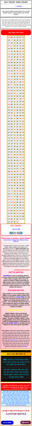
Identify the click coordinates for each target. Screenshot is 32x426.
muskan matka (11, 402)
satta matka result (19, 403)
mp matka (4, 402)
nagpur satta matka (17, 392)
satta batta (11, 403)
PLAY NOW (7, 423)
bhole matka (16, 395)
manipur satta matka (12, 394)
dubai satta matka (13, 391)
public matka (5, 403)
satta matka (27, 403)
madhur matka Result (15, 401)
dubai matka (6, 391)
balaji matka (10, 395)
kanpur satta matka (7, 392)
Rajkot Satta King (16, 416)
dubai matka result (12, 397)
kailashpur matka (17, 398)
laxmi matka (25, 399)
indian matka (9, 398)
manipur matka (25, 401)
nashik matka (26, 402)
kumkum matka (18, 399)
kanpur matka (10, 399)
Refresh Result (16, 233)
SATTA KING (25, 346)
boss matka (23, 395)
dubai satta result (22, 397)
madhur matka (6, 401)
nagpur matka (19, 402)
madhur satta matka (24, 391)
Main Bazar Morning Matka (19, 405)
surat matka (9, 405)
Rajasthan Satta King (14, 340)
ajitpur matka (21, 394)
